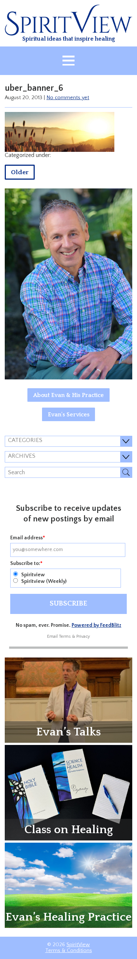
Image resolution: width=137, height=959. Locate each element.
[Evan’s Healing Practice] (68, 884)
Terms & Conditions (68, 951)
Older (19, 172)
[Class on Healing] (68, 792)
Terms (65, 636)
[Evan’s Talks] (68, 699)
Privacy (83, 636)
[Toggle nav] (69, 61)
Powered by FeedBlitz (96, 625)
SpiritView (78, 945)
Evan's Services (69, 414)
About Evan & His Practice (68, 395)
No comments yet (67, 98)
